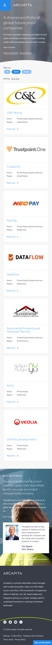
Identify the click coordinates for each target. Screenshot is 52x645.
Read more (11, 129)
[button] (5, 5)
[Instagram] (5, 620)
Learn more (7, 509)
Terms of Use (8, 637)
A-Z (13, 78)
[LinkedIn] (21, 620)
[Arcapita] (22, 6)
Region (26, 72)
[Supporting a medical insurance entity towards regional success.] (31, 558)
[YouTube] (15, 620)
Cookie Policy (16, 634)
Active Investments (10, 53)
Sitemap (6, 634)
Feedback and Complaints (33, 634)
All (7, 72)
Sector (16, 72)
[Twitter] (10, 620)
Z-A (17, 78)
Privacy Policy (20, 637)
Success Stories (26, 53)
